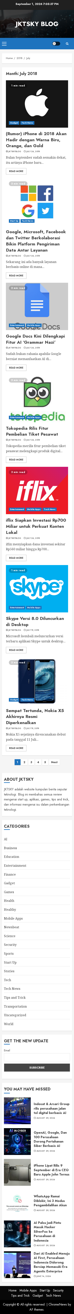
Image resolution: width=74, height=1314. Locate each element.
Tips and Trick (15, 997)
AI (5, 839)
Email (7, 1050)
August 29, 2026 (46, 1118)
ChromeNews (58, 1304)
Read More (16, 171)
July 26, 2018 (33, 151)
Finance (10, 874)
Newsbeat (11, 927)
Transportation (15, 1006)
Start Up (14, 220)
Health (9, 900)
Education (11, 856)
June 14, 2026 (44, 1276)
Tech (7, 980)
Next (54, 762)
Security (10, 944)
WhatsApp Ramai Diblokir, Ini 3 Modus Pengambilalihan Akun (50, 1200)
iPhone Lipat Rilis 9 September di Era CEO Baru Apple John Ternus (51, 1170)
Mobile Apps (33, 325)
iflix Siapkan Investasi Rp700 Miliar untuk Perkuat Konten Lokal (36, 526)
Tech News (27, 122)
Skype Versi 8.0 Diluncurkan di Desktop (35, 621)
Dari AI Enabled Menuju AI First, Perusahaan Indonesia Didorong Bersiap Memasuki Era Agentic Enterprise (52, 1262)
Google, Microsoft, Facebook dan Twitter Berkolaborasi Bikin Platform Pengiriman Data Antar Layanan (36, 240)
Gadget (14, 122)
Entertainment (17, 325)
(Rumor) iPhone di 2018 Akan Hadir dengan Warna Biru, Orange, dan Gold (36, 139)
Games (9, 892)
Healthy (10, 909)
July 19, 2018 (32, 630)
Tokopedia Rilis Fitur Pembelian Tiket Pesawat (32, 431)
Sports (9, 953)
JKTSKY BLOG (37, 23)
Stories (9, 971)
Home (12, 1290)
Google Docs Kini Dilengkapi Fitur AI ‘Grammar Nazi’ (35, 339)
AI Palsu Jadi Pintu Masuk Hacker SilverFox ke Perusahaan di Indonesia (47, 1231)
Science (9, 936)
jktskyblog (14, 151)
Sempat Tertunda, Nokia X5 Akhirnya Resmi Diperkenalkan (35, 716)
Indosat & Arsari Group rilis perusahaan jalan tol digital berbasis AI (51, 1108)
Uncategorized (15, 1015)
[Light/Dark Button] (56, 44)
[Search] (67, 44)
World (8, 1024)
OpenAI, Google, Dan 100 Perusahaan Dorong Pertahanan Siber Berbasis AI (50, 1139)
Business (10, 848)
